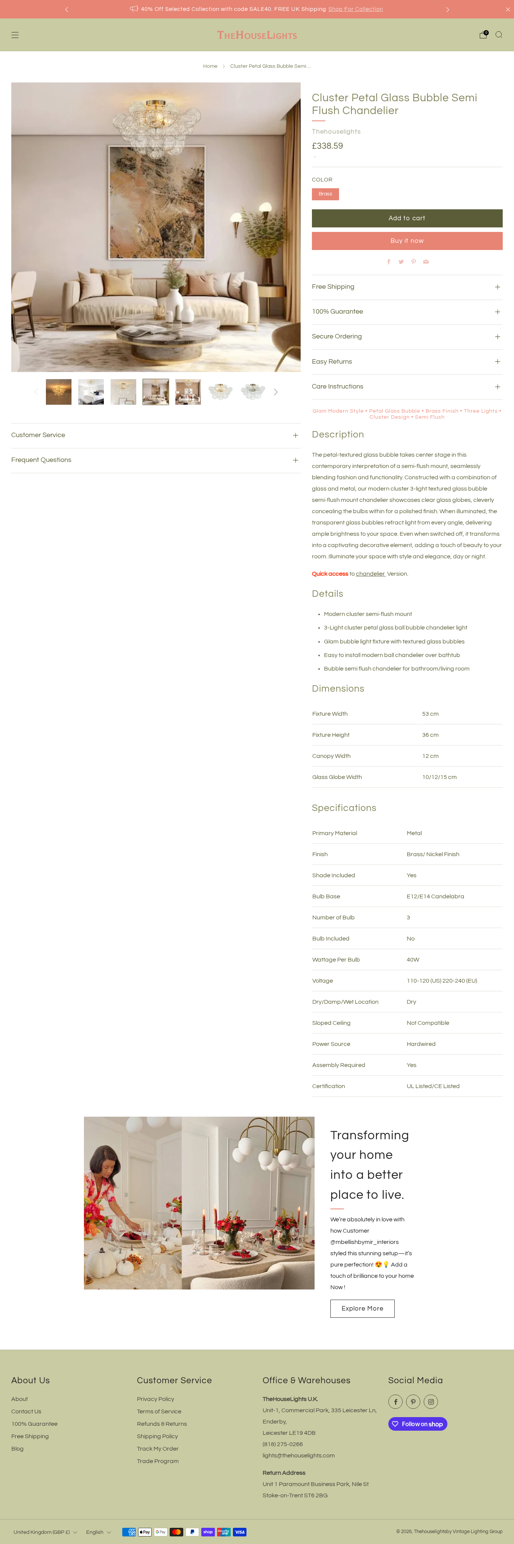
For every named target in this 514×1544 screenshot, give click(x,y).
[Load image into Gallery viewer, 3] (123, 392)
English (94, 1532)
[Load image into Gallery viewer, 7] (253, 392)
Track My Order (158, 1449)
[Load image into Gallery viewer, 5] (188, 392)
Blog (17, 1449)
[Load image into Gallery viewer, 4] (156, 392)
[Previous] (66, 9)
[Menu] (15, 35)
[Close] (508, 9)
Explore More (362, 1308)
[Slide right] (275, 392)
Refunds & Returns (162, 1424)
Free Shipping (30, 1436)
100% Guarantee (34, 1424)
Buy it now (407, 241)
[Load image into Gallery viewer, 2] (91, 392)
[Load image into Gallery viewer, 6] (220, 392)
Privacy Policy (155, 1399)
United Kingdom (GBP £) (42, 1532)
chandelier (371, 574)
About (19, 1399)
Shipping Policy (157, 1436)
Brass (325, 194)
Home (210, 66)
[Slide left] (36, 392)
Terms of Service (159, 1411)
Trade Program (158, 1461)
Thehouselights (336, 131)
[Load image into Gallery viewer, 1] (59, 392)
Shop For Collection (355, 9)
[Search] (499, 34)
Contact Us (26, 1411)
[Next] (448, 9)
